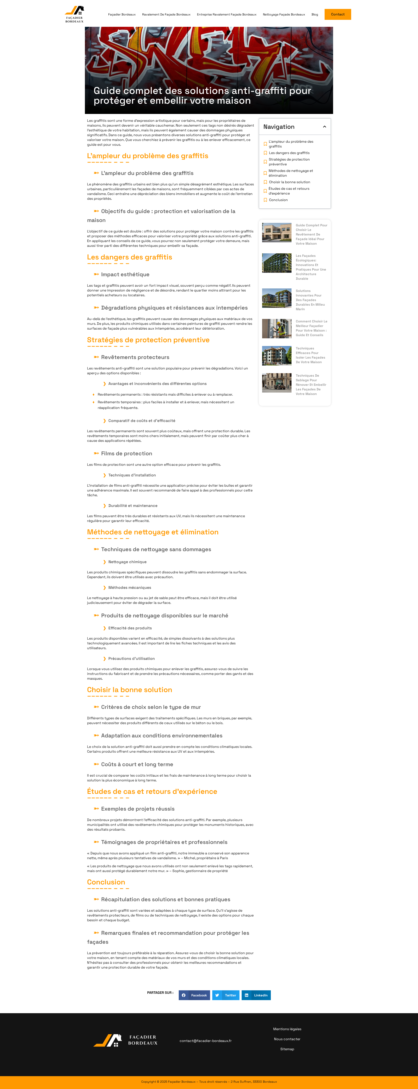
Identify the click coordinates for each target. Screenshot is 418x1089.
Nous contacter (287, 1039)
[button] (324, 126)
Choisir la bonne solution (289, 182)
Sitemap (287, 1049)
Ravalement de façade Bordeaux (166, 14)
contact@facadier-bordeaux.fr (206, 1040)
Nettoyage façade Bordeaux (284, 14)
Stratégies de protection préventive (289, 161)
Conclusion (278, 200)
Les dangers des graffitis (289, 153)
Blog (315, 14)
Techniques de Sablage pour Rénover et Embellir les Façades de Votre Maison (311, 384)
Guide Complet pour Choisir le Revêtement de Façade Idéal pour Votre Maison (311, 234)
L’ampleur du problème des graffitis (291, 144)
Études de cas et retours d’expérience (289, 191)
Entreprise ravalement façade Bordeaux (226, 14)
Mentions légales (287, 1029)
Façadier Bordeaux (122, 14)
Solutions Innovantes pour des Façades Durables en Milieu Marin (310, 300)
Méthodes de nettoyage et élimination (291, 173)
